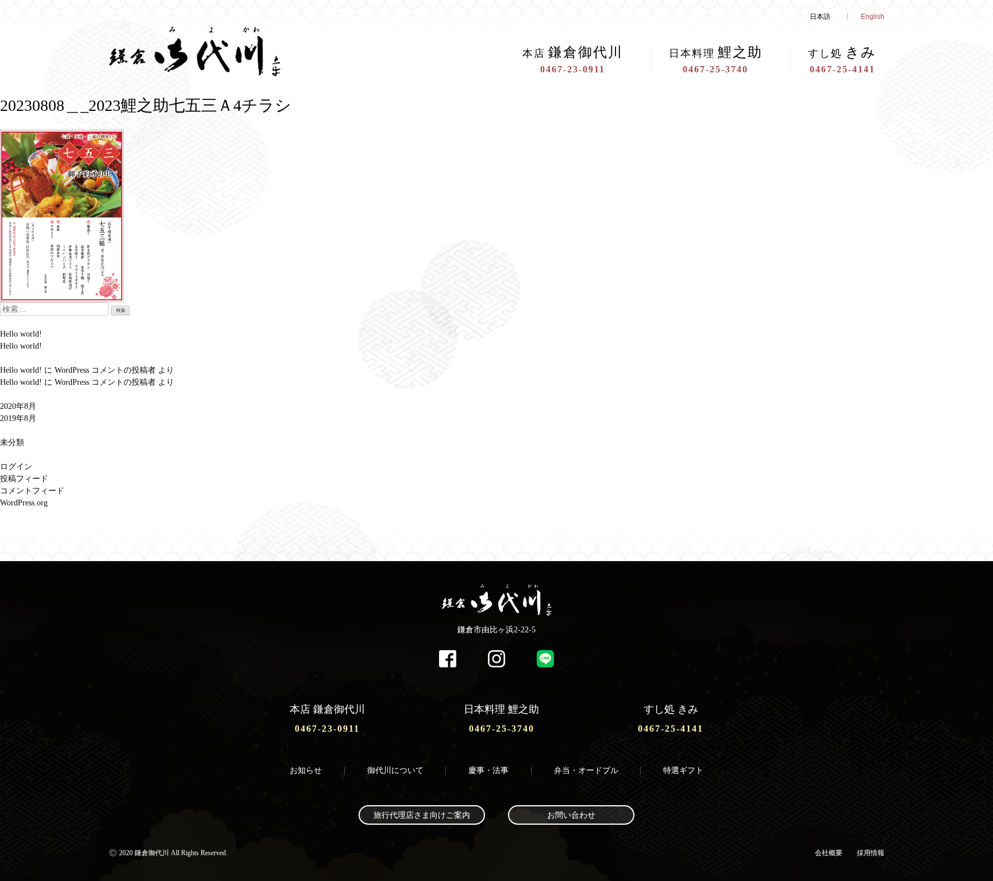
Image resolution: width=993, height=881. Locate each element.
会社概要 (828, 853)
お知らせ (306, 770)
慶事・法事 (488, 770)
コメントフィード (32, 490)
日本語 (820, 17)
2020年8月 (18, 406)
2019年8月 (18, 418)
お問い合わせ (571, 815)
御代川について (395, 770)
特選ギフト (683, 770)
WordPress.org (24, 503)
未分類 (12, 442)
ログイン (16, 466)
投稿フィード (24, 478)
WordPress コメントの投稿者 (105, 370)
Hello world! (21, 334)
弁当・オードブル (586, 770)
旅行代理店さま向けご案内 (422, 815)
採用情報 (870, 853)
